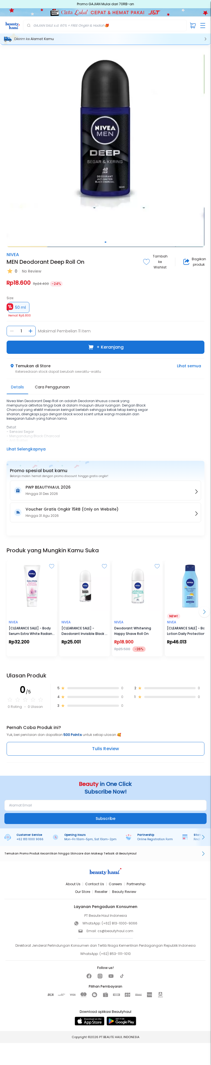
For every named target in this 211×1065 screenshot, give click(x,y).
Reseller (101, 891)
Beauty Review (124, 891)
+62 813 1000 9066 (29, 839)
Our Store (82, 891)
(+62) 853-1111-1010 (115, 953)
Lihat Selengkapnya (26, 449)
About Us (73, 884)
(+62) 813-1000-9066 (119, 923)
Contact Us (94, 884)
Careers (115, 884)
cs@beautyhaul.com (115, 931)
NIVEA (13, 254)
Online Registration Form (155, 839)
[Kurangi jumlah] (12, 331)
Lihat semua (189, 366)
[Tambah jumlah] (30, 331)
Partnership (136, 884)
